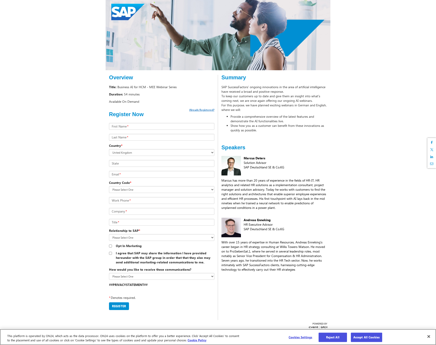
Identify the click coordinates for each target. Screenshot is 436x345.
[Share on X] (432, 149)
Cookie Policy (197, 340)
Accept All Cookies (366, 337)
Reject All (332, 337)
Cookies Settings (300, 337)
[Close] (429, 336)
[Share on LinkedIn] (432, 156)
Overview (121, 77)
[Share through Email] (432, 163)
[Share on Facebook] (432, 142)
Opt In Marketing (129, 246)
